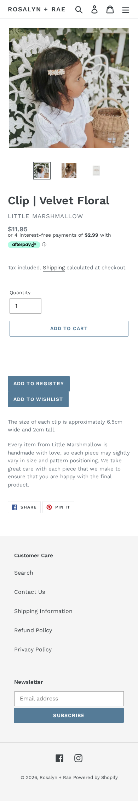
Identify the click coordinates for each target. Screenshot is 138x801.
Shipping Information (43, 611)
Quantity (20, 292)
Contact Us (29, 591)
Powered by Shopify (95, 777)
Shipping (54, 267)
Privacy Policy (33, 649)
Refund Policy (33, 630)
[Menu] (125, 9)
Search (23, 572)
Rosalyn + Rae (36, 9)
